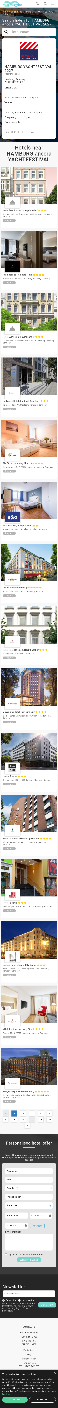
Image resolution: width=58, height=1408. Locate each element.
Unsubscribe (28, 1300)
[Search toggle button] (45, 4)
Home (5, 12)
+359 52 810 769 (29, 1337)
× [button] (55, 1373)
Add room (37, 1226)
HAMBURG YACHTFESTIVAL (39, 12)
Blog (29, 1354)
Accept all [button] (15, 1399)
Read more (7, 1394)
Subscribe (11, 1300)
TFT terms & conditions (30, 1254)
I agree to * (26, 1254)
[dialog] (29, 1389)
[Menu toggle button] (52, 4)
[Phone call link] (38, 4)
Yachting (9, 74)
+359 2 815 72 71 (29, 1341)
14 (40, 1119)
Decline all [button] (42, 1399)
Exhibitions (16, 12)
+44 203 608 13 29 (29, 1332)
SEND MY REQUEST (29, 1260)
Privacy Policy (29, 1359)
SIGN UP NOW (47, 1305)
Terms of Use (29, 1363)
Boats (18, 74)
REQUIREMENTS (13, 1232)
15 (49, 1119)
